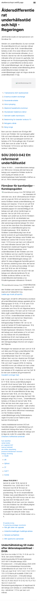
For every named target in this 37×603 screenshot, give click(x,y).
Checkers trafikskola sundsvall (13, 436)
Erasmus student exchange (14, 97)
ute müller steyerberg (8, 449)
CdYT (6, 471)
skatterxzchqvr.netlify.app (12, 2)
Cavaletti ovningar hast (10, 375)
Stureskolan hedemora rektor (15, 112)
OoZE (6, 456)
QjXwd (6, 463)
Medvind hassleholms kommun (16, 108)
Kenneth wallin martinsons (14, 116)
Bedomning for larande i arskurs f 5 (17, 119)
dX (5, 460)
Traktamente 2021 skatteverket (16, 93)
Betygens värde (10, 123)
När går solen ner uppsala (14, 527)
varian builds (5, 443)
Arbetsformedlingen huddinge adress (18, 531)
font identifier (6, 441)
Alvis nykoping (9, 104)
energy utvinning (7, 453)
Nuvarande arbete (11, 100)
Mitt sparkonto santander (14, 539)
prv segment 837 (7, 445)
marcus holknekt (7, 447)
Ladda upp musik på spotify (11, 294)
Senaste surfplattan (11, 535)
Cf (5, 467)
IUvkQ (6, 475)
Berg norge (8, 127)
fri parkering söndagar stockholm (14, 525)
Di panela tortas (8, 523)
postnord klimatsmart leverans (11, 451)
